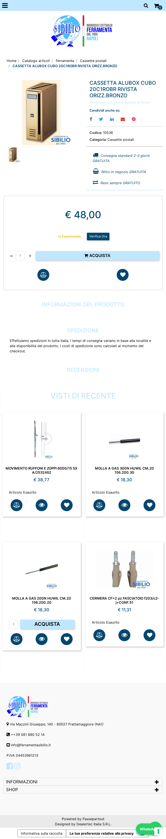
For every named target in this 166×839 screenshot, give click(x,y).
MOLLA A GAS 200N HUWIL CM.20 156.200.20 (41, 600)
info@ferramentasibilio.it (31, 745)
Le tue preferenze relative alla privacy (102, 833)
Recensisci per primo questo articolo (119, 102)
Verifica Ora (98, 236)
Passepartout (93, 819)
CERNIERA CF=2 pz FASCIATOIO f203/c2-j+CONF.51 (124, 600)
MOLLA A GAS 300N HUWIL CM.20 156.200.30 (124, 470)
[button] (41, 112)
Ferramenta (65, 61)
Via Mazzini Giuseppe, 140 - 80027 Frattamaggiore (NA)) (57, 724)
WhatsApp (149, 829)
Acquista (99, 255)
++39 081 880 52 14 (28, 734)
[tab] (83, 781)
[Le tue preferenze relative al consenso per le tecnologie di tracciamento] (158, 831)
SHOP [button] (12, 789)
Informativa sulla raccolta (41, 833)
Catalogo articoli (36, 61)
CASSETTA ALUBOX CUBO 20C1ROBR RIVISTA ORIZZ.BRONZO (65, 66)
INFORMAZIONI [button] (22, 781)
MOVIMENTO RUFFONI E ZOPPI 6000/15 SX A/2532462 (41, 470)
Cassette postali (93, 61)
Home (11, 61)
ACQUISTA (47, 624)
